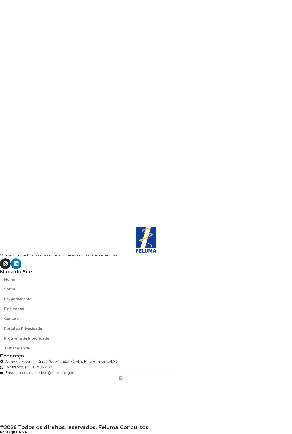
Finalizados (14, 309)
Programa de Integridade (26, 338)
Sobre (9, 289)
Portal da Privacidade (23, 329)
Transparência (17, 348)
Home (9, 279)
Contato (11, 319)
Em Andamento (18, 299)
